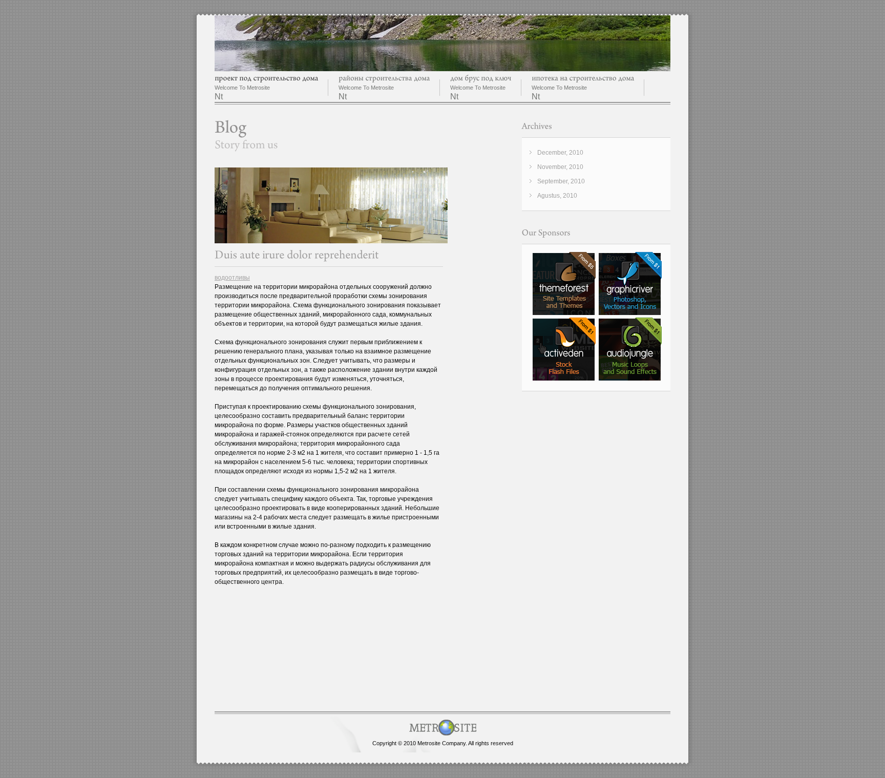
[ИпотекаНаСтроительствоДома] (583, 78)
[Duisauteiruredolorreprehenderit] (297, 255)
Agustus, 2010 (557, 195)
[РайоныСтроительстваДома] (384, 78)
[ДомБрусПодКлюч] (480, 78)
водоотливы (232, 277)
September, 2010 (561, 181)
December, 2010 (560, 152)
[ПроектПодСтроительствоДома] (266, 78)
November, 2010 (560, 167)
